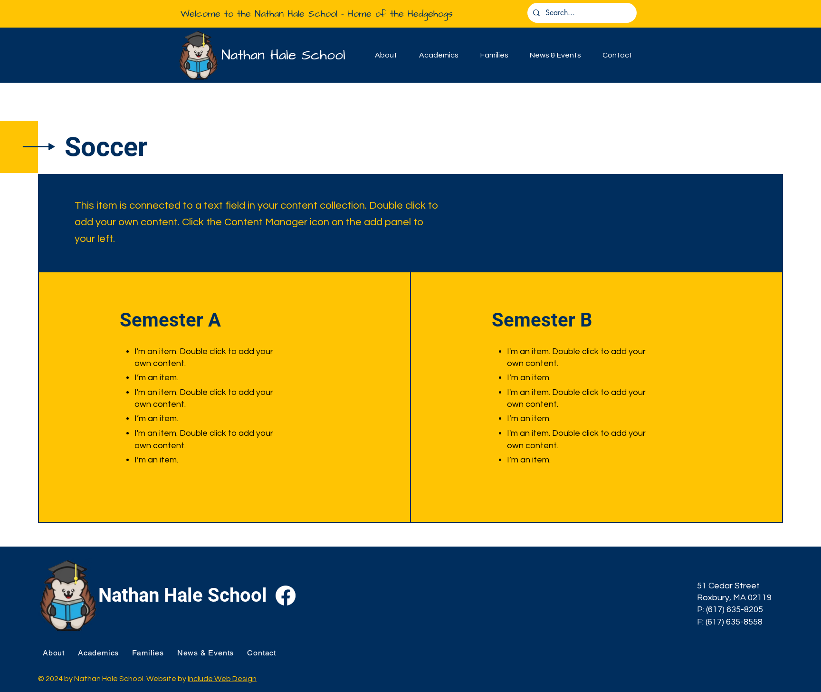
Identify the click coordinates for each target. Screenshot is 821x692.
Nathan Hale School (283, 55)
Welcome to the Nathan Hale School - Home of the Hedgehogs (317, 13)
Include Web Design (222, 678)
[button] (386, 55)
